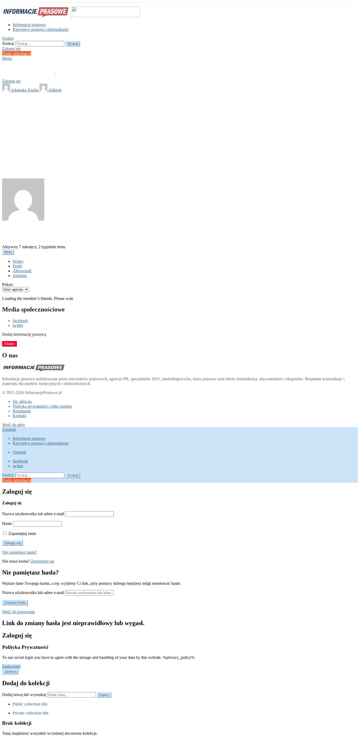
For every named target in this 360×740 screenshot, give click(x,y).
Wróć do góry (13, 424)
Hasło (7, 523)
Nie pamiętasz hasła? (19, 552)
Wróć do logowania (18, 612)
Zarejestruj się (42, 561)
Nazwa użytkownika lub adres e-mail (33, 514)
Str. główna (22, 401)
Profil (17, 266)
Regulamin (22, 411)
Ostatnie (19, 452)
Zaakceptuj (11, 666)
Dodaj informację (16, 53)
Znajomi (20, 275)
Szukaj (72, 44)
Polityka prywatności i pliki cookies (42, 406)
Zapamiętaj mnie (21, 533)
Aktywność (22, 271)
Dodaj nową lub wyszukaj (24, 694)
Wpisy (18, 261)
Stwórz (9, 344)
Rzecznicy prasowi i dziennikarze (41, 29)
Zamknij (9, 429)
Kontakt (19, 415)
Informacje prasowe (29, 24)
